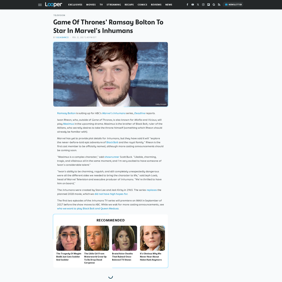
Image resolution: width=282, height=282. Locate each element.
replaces (152, 190)
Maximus (68, 124)
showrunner (111, 157)
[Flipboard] (208, 5)
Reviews (156, 4)
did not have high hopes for (110, 194)
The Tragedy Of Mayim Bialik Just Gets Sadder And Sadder (68, 256)
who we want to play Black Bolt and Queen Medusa (88, 208)
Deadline (139, 113)
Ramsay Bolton (66, 113)
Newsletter (235, 4)
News (168, 4)
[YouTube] (192, 5)
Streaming (114, 4)
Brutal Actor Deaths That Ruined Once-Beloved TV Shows (122, 256)
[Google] (213, 5)
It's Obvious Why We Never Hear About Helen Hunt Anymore (151, 256)
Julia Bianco (62, 37)
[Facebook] (187, 5)
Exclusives (75, 4)
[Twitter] (198, 5)
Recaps (129, 4)
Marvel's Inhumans (113, 113)
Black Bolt (112, 142)
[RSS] (219, 5)
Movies (91, 4)
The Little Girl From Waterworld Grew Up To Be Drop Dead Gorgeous (95, 258)
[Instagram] (203, 5)
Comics (142, 4)
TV (101, 4)
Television (59, 15)
